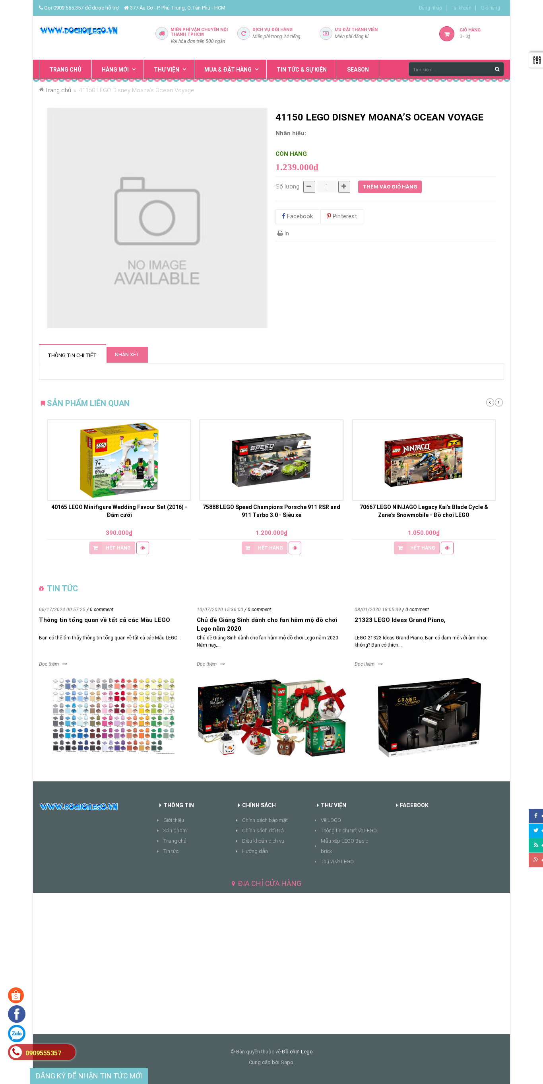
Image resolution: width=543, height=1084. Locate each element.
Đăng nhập (430, 8)
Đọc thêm (49, 664)
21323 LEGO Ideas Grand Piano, (400, 620)
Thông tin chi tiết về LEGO (349, 830)
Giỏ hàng (490, 8)
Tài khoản (461, 8)
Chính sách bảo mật (265, 820)
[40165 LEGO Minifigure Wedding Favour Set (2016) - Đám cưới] (119, 460)
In (286, 233)
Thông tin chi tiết (72, 355)
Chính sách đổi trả (263, 830)
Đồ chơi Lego (297, 1052)
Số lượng (287, 186)
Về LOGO (331, 820)
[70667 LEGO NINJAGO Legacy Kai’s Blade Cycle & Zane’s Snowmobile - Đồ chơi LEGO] (424, 460)
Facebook (299, 216)
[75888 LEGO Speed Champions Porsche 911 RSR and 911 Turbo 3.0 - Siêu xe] (271, 460)
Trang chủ (174, 841)
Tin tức (170, 851)
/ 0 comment (100, 609)
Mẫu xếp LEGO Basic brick (344, 846)
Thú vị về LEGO (337, 861)
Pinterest (344, 216)
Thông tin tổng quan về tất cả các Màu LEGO (104, 620)
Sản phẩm (175, 830)
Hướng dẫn (255, 851)
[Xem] (142, 548)
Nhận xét (127, 354)
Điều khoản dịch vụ (263, 841)
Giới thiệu (173, 820)
